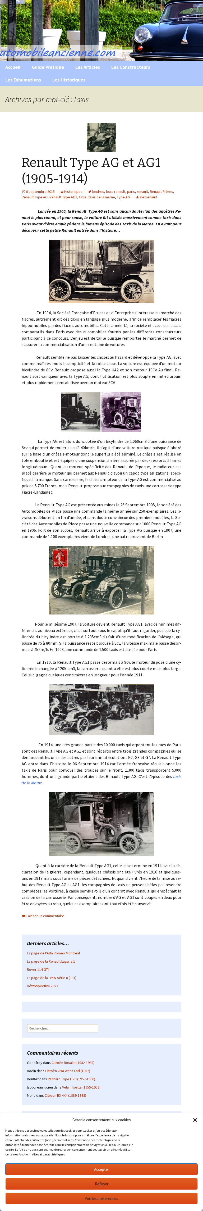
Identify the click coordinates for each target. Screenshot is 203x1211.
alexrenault (148, 197)
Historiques (73, 191)
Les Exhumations (23, 80)
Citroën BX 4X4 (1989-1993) (65, 1095)
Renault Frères (161, 191)
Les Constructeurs (130, 67)
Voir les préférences (101, 1198)
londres (98, 191)
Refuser (101, 1183)
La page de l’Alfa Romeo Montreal (53, 953)
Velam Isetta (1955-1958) (81, 1087)
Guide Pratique (48, 67)
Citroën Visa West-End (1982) (67, 1070)
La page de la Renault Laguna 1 (51, 961)
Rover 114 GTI (38, 969)
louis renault (115, 191)
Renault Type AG (35, 197)
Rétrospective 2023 (42, 986)
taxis (82, 197)
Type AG (123, 197)
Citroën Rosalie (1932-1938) (73, 1062)
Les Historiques (68, 80)
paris (131, 191)
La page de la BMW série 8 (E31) (51, 977)
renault (142, 191)
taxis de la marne (101, 197)
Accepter (101, 1169)
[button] (195, 1120)
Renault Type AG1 (63, 197)
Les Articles (87, 67)
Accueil (12, 67)
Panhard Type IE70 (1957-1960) (71, 1079)
